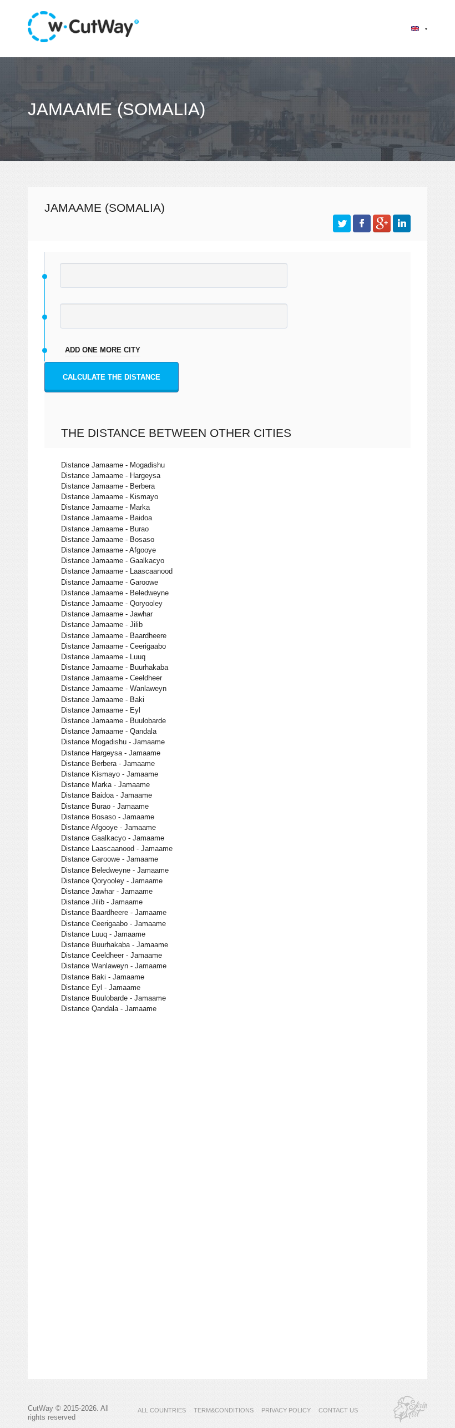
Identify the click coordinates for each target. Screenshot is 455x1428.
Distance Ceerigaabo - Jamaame (113, 923)
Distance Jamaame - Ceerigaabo (113, 646)
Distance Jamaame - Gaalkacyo (112, 560)
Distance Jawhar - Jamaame (107, 891)
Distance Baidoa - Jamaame (106, 795)
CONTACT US (338, 1410)
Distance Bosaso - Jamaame (107, 817)
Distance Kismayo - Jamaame (109, 774)
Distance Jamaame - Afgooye (108, 550)
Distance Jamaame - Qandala (108, 731)
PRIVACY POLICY (286, 1410)
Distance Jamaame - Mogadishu (113, 465)
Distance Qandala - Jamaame (108, 1008)
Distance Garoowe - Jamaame (109, 859)
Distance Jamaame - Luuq (103, 657)
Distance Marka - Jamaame (105, 784)
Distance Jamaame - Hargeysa (110, 475)
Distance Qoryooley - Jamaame (112, 881)
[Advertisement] (227, 1118)
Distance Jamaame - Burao (105, 529)
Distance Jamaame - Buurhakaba (114, 667)
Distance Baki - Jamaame (102, 977)
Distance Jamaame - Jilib (102, 624)
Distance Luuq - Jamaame (103, 934)
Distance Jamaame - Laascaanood (117, 571)
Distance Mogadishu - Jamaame (113, 742)
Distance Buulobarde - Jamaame (113, 998)
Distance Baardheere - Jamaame (113, 912)
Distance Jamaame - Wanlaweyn (113, 688)
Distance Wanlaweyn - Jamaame (113, 966)
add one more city (102, 350)
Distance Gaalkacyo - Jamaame (112, 838)
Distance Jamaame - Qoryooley (112, 603)
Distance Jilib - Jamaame (102, 902)
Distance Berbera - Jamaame (108, 763)
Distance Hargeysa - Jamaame (110, 753)
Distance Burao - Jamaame (105, 806)
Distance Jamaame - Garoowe (109, 582)
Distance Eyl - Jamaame (100, 987)
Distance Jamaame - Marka (105, 507)
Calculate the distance (111, 377)
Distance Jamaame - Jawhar (107, 614)
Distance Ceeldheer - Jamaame (111, 955)
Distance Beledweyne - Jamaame (115, 870)
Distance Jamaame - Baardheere (113, 635)
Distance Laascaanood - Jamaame (117, 848)
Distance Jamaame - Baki (102, 699)
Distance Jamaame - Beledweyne (115, 593)
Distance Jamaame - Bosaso (107, 539)
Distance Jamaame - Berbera (108, 486)
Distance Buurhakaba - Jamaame (114, 945)
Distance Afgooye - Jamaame (108, 827)
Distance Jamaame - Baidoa (106, 518)
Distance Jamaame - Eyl (100, 710)
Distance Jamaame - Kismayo (109, 496)
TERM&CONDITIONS (224, 1410)
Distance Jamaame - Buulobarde (113, 721)
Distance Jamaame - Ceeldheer (111, 678)
